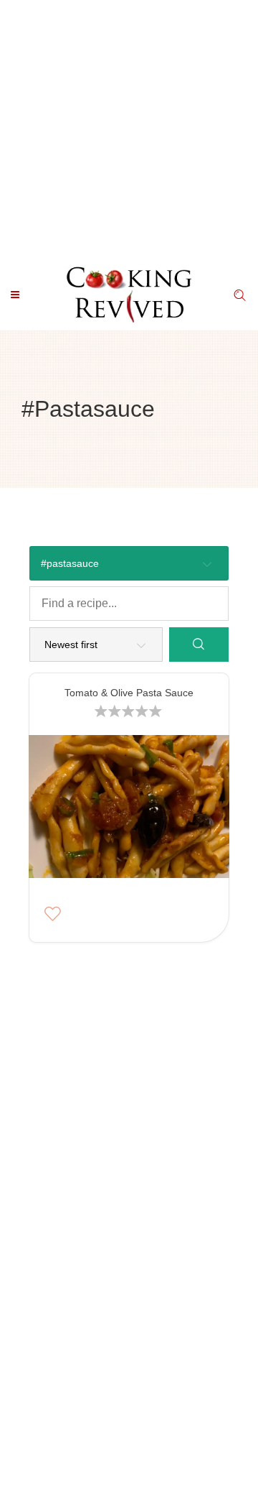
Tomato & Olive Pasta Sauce (129, 692)
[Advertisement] (129, 129)
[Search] (199, 644)
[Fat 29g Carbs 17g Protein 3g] (129, 810)
